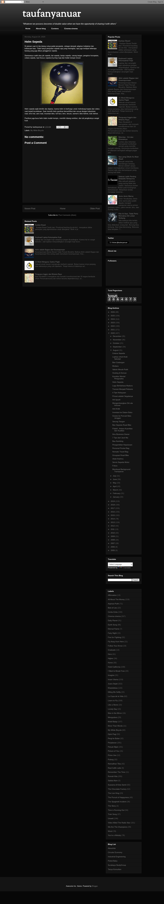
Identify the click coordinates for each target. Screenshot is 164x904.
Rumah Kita (112, 776)
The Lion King (113, 793)
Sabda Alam (113, 781)
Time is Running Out (116, 810)
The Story (112, 806)
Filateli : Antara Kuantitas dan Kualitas (122, 430)
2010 (113, 533)
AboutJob (112, 848)
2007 (113, 543)
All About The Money (116, 599)
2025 (113, 316)
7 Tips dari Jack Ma (120, 438)
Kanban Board (40, 225)
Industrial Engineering (117, 857)
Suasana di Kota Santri (117, 785)
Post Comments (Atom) (67, 215)
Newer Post (30, 208)
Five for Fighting (114, 637)
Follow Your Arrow (115, 646)
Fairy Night (112, 633)
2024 (113, 319)
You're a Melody (114, 835)
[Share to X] (62, 127)
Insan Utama (113, 679)
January (116, 497)
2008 (113, 540)
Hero (110, 654)
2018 (113, 505)
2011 (113, 529)
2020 (113, 333)
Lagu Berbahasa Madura (122, 386)
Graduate (112, 650)
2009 (113, 536)
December (117, 336)
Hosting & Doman (119, 373)
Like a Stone (113, 705)
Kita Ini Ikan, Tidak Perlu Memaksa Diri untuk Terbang (128, 216)
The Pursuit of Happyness (118, 797)
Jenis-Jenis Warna (126, 196)
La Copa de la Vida (115, 696)
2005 (113, 550)
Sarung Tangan (118, 421)
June (115, 479)
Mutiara (115, 366)
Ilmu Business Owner (121, 434)
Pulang (111, 759)
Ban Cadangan (118, 362)
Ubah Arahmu (118, 459)
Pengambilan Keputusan (122, 445)
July (115, 476)
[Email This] (57, 127)
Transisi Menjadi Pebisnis (122, 389)
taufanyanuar (52, 14)
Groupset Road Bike (120, 455)
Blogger (95, 886)
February (117, 493)
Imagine (111, 675)
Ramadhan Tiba (114, 764)
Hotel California (114, 667)
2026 (113, 312)
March (116, 490)
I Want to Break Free (116, 671)
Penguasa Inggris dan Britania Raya (48, 274)
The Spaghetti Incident (117, 802)
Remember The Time (116, 772)
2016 (113, 512)
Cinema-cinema (71, 28)
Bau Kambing (117, 441)
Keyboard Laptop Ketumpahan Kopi (48, 237)
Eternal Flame (113, 629)
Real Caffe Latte (114, 768)
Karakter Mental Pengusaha (118, 377)
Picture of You (113, 751)
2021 (113, 330)
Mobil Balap (112, 722)
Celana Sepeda (118, 353)
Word (110, 831)
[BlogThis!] (60, 127)
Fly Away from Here (116, 642)
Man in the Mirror (115, 713)
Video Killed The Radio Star (119, 823)
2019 (113, 501)
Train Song (112, 814)
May (115, 483)
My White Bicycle (37, 130)
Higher (110, 658)
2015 (113, 515)
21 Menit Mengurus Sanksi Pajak (47, 262)
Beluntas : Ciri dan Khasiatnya (126, 138)
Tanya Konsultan (114, 869)
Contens (55, 28)
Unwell (110, 818)
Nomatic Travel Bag (120, 452)
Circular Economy (115, 852)
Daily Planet (112, 620)
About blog (41, 28)
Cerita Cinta (112, 612)
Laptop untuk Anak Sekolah (119, 358)
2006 (113, 547)
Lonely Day (112, 709)
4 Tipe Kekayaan (119, 393)
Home (27, 28)
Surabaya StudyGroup (117, 865)
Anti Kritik (116, 409)
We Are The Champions (117, 827)
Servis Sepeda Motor (120, 462)
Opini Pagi (112, 734)
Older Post (95, 208)
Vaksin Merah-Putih (120, 369)
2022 (113, 326)
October (116, 343)
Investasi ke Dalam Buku (122, 412)
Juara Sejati (112, 684)
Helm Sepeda (117, 382)
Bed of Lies (112, 608)
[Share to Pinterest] (67, 127)
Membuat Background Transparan (121, 470)
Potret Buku (112, 861)
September (117, 347)
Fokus (114, 466)
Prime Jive (112, 755)
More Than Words (115, 726)
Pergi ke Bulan (114, 738)
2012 (113, 526)
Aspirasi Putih (113, 604)
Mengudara (112, 717)
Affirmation (112, 595)
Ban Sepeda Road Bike (121, 425)
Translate (127, 568)
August (116, 350)
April (115, 486)
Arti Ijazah (116, 400)
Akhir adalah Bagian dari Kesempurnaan (50, 250)
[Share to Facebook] (65, 127)
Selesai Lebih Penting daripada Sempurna (127, 177)
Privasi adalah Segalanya (122, 396)
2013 (113, 522)
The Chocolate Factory (117, 789)
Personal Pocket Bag (120, 448)
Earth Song (112, 625)
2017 (113, 508)
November (117, 340)
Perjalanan (112, 743)
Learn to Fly (113, 700)
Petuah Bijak (113, 747)
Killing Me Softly (114, 692)
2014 (113, 519)
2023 (113, 323)
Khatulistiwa (112, 688)
